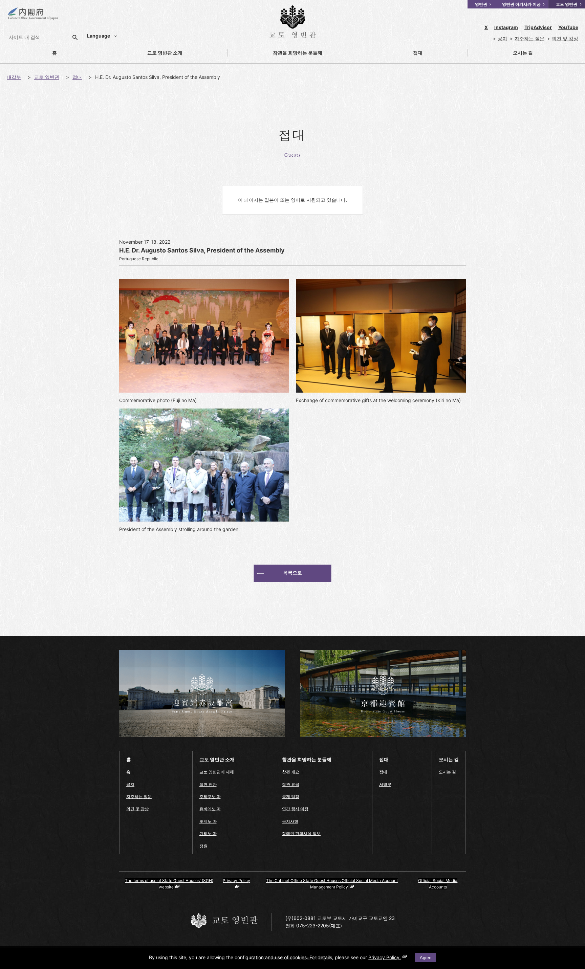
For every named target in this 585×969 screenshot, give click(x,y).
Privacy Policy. (384, 957)
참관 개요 (290, 771)
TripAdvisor (538, 27)
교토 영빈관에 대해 (216, 771)
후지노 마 (208, 821)
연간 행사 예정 (295, 808)
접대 (395, 53)
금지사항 (290, 821)
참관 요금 (290, 784)
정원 (203, 846)
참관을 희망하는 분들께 (275, 53)
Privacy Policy (236, 880)
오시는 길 (500, 53)
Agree (425, 957)
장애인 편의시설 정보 (301, 833)
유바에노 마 (210, 808)
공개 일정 (290, 796)
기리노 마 (208, 833)
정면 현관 (208, 784)
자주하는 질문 (529, 38)
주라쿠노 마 (210, 796)
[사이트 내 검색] (75, 37)
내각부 (14, 77)
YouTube (568, 27)
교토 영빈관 (46, 77)
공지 (502, 38)
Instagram (506, 27)
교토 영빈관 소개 (142, 53)
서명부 (385, 784)
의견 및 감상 (565, 38)
